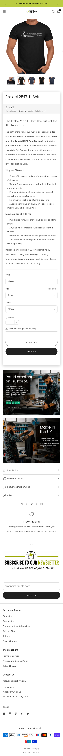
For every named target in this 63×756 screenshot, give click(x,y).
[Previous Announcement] (5, 3)
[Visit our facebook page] (4, 714)
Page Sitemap (10, 641)
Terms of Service (11, 655)
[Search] (53, 11)
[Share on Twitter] (31, 504)
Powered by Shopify (31, 748)
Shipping (22, 111)
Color (8, 302)
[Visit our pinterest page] (16, 714)
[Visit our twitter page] (28, 714)
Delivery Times (10, 631)
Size (7, 289)
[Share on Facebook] (21, 504)
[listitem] (31, 3)
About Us (7, 616)
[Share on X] (26, 504)
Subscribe (32, 595)
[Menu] (4, 11)
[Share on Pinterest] (36, 504)
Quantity (10, 317)
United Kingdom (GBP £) (30, 728)
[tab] (30, 544)
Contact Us (8, 621)
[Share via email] (41, 504)
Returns (6, 636)
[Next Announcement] (58, 3)
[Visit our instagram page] (10, 714)
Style (8, 275)
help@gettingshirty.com (14, 680)
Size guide (52, 289)
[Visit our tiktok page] (22, 714)
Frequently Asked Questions (16, 626)
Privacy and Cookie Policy (15, 661)
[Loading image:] (31, 392)
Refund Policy (9, 666)
